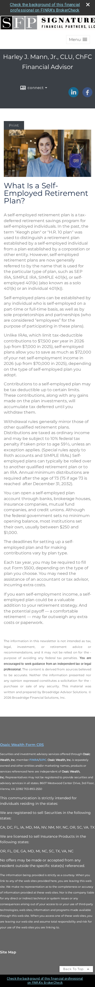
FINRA (34, 760)
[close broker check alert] (88, 5)
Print (14, 125)
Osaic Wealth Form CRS (22, 744)
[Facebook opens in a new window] (87, 95)
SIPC (43, 760)
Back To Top (74, 969)
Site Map (8, 952)
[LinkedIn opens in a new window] (73, 95)
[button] (78, 39)
